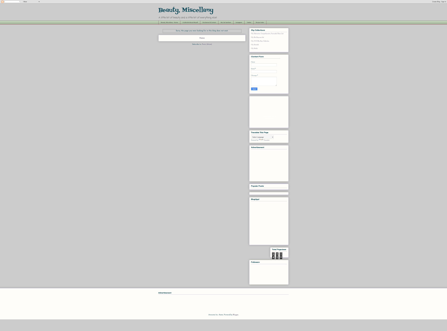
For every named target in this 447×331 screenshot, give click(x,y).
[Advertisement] (268, 164)
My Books (254, 48)
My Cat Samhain (226, 22)
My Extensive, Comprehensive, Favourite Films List (267, 34)
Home (202, 38)
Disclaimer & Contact (209, 22)
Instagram (239, 22)
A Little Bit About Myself (190, 22)
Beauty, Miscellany (185, 10)
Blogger (235, 315)
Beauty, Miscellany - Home (169, 22)
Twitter (249, 22)
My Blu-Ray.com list (257, 37)
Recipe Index (260, 22)
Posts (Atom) (207, 44)
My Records (255, 45)
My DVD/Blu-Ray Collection (260, 41)
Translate (266, 140)
